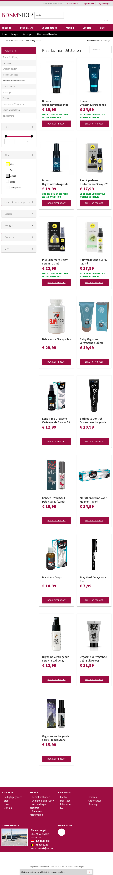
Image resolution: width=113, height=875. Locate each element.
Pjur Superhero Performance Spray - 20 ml (94, 182)
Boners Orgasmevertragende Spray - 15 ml (55, 182)
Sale (102, 27)
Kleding (70, 27)
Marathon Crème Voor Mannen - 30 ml (93, 499)
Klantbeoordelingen (76, 866)
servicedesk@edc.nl (42, 848)
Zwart (13, 175)
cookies (61, 872)
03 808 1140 (41, 844)
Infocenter (66, 804)
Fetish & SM (26, 27)
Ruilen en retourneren (36, 813)
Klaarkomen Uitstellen (14, 80)
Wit (11, 170)
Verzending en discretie (38, 806)
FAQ (62, 807)
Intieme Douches (10, 74)
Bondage (6, 27)
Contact (64, 797)
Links (6, 804)
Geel (12, 164)
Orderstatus (94, 800)
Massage (7, 92)
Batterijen (7, 63)
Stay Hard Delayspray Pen (93, 579)
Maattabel (65, 800)
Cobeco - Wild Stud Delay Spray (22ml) (53, 499)
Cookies (92, 797)
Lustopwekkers (9, 86)
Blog (6, 800)
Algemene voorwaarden (39, 866)
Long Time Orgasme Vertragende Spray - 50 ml (56, 420)
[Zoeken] (61, 15)
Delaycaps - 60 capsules (56, 339)
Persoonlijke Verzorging (13, 104)
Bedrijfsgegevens (13, 797)
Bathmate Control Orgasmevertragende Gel (93, 420)
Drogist (87, 27)
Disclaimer (55, 866)
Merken (8, 807)
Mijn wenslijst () (105, 3)
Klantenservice (72, 3)
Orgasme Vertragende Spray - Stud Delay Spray (55, 658)
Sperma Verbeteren (11, 109)
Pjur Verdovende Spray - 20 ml (93, 261)
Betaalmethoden (41, 797)
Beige (12, 181)
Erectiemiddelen (10, 68)
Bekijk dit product (56, 123)
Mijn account (89, 3)
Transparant (15, 187)
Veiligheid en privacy (43, 800)
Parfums (6, 98)
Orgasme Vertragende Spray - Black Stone (55, 738)
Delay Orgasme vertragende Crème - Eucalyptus (92, 341)
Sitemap (93, 804)
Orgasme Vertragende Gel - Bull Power (93, 658)
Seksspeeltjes (49, 27)
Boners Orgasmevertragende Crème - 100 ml (55, 103)
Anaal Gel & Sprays (11, 57)
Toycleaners (8, 115)
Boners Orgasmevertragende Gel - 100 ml (93, 103)
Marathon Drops (52, 577)
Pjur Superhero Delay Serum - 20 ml (55, 261)
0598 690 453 (42, 841)
